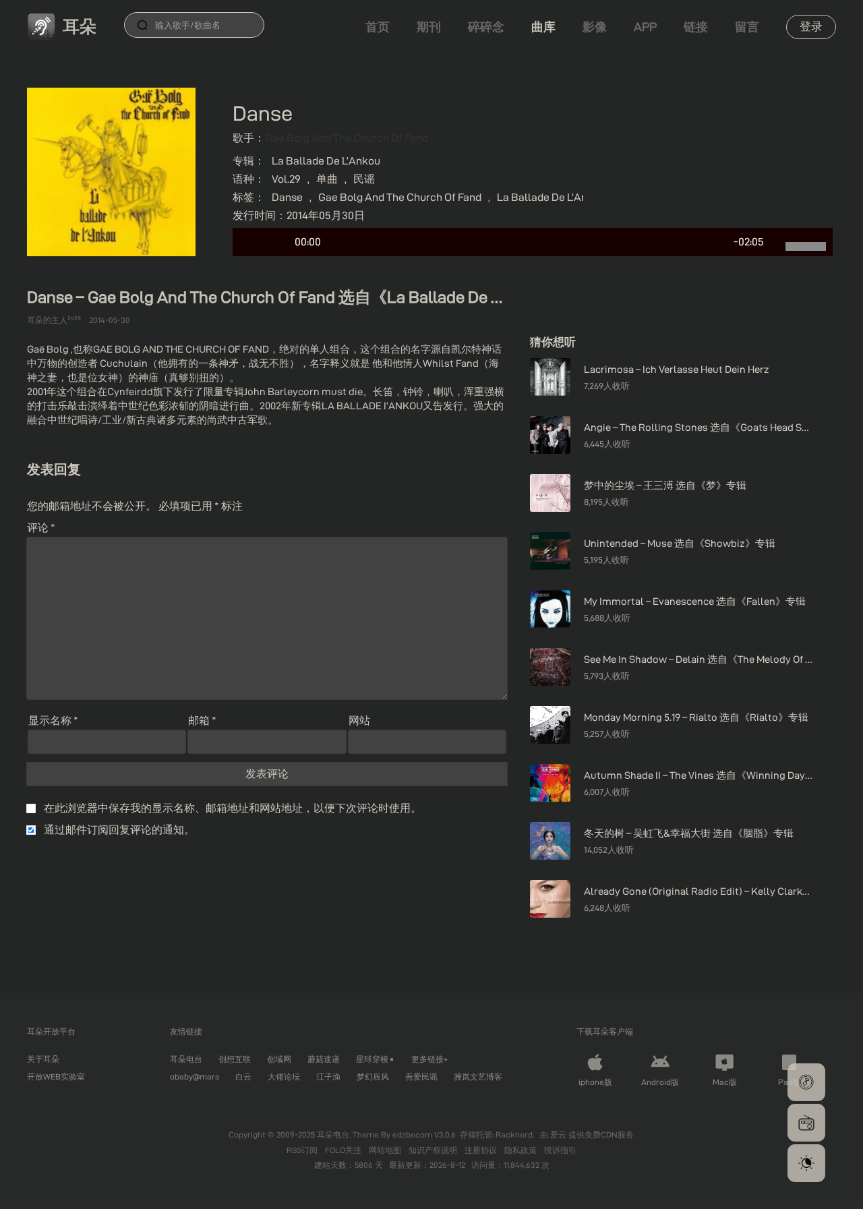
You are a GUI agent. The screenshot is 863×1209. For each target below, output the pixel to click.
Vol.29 (286, 179)
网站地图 (386, 1150)
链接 (696, 26)
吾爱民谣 (421, 1076)
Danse (287, 197)
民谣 (364, 179)
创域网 (279, 1059)
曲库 (543, 26)
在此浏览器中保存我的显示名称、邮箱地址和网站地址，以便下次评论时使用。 (232, 808)
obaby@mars (194, 1076)
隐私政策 (521, 1150)
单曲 (327, 179)
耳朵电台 (186, 1059)
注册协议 (482, 1150)
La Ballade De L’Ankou (326, 161)
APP (645, 26)
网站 (359, 720)
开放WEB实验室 (56, 1076)
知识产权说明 (434, 1150)
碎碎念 (486, 26)
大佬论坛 (284, 1076)
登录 (811, 26)
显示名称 (53, 720)
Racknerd (514, 1134)
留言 (747, 26)
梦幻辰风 (373, 1076)
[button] (806, 1082)
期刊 (429, 26)
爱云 (559, 1134)
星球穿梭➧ (375, 1059)
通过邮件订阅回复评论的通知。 (119, 829)
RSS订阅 (303, 1150)
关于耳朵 (43, 1059)
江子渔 (328, 1076)
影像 (595, 26)
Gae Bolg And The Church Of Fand (346, 138)
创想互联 (234, 1059)
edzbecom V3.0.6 (424, 1134)
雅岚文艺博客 (478, 1076)
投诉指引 (560, 1150)
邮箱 (202, 720)
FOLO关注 (344, 1150)
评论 (41, 527)
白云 (243, 1076)
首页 (377, 26)
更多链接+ (429, 1059)
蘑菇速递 (323, 1059)
